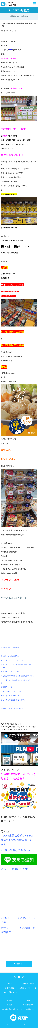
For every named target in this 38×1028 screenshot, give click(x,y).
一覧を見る (20, 964)
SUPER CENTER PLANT (9, 5)
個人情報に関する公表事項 (10, 1009)
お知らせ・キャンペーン (28, 988)
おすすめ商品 (10, 988)
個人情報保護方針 (28, 1005)
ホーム (9, 984)
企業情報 (10, 1000)
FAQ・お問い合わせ (10, 992)
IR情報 (28, 1000)
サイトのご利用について (28, 1009)
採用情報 (10, 1005)
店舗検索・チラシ (28, 984)
